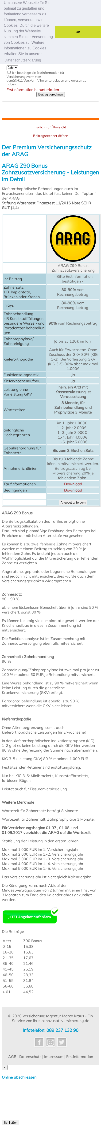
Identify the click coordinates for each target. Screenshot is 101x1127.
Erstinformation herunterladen (33, 89)
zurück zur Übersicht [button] (50, 127)
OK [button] (78, 32)
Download (73, 484)
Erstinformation (79, 1056)
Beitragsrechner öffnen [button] (50, 136)
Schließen (10, 1122)
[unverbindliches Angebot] (31, 924)
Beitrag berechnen (50, 94)
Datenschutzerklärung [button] (22, 60)
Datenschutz (30, 1056)
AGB (12, 1056)
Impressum (53, 1056)
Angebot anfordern (73, 502)
